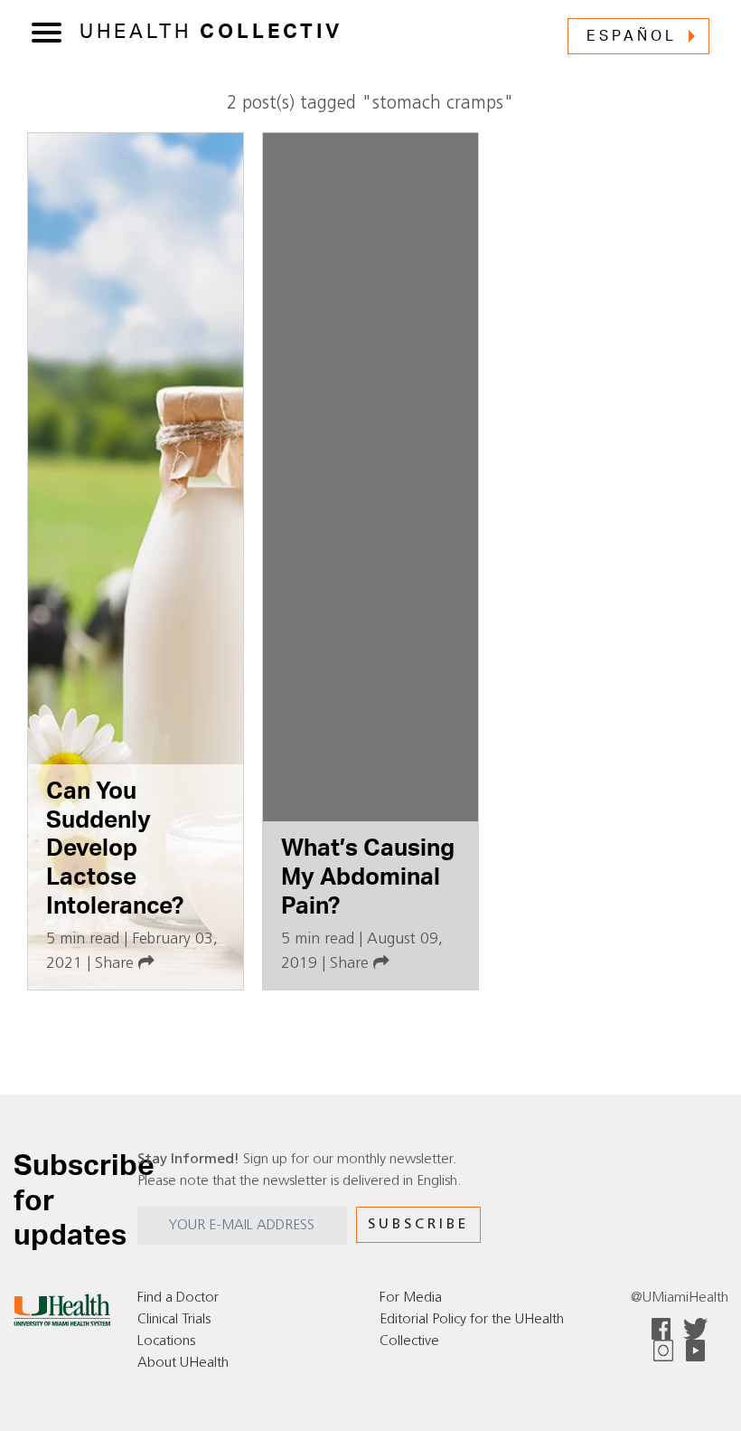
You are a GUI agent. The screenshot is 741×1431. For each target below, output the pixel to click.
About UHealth (183, 1363)
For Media (411, 1298)
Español (631, 36)
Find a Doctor (178, 1298)
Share (116, 963)
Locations (166, 1341)
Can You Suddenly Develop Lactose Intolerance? (114, 849)
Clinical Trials (174, 1320)
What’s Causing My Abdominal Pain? (368, 877)
